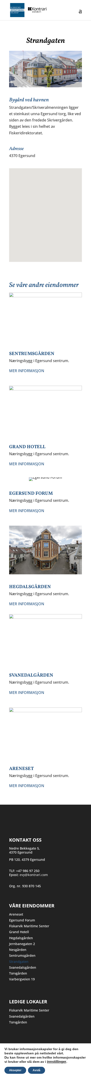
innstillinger (56, 1061)
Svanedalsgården (22, 967)
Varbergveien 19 (22, 979)
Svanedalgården (22, 1016)
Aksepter (15, 1070)
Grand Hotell (19, 932)
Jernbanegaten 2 (22, 944)
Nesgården (17, 949)
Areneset (16, 914)
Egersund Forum (22, 920)
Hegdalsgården (21, 938)
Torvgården (18, 973)
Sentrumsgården (22, 955)
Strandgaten (18, 961)
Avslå (36, 1070)
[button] (45, 212)
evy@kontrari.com (34, 875)
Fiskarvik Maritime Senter (29, 926)
